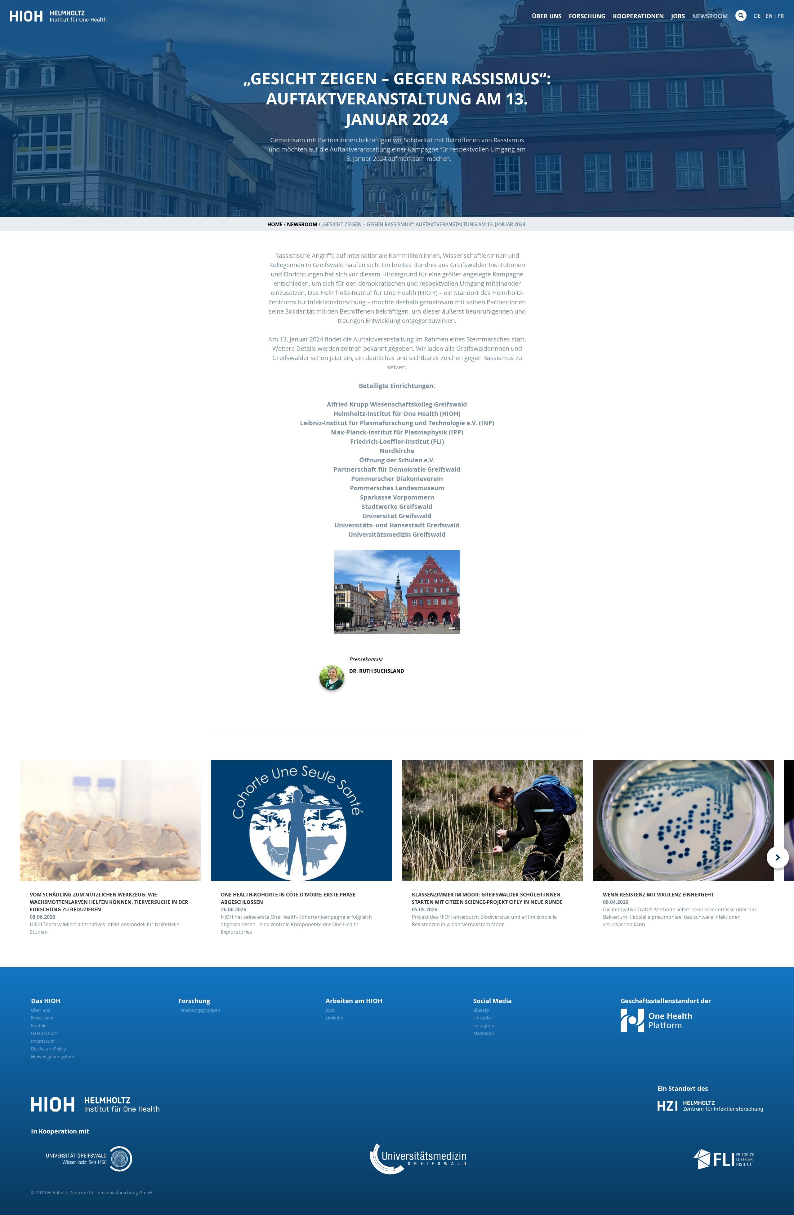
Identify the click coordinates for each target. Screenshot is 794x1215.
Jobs (678, 16)
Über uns (546, 16)
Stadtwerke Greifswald (397, 506)
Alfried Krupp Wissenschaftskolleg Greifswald (397, 404)
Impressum (43, 1041)
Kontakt (39, 1025)
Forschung (587, 16)
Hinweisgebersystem (52, 1056)
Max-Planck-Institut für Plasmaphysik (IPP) (397, 432)
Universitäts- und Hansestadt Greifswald (397, 525)
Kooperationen (638, 16)
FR (781, 15)
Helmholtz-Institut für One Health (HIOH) (397, 413)
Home (275, 224)
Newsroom (710, 16)
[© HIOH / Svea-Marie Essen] (397, 592)
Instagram (483, 1025)
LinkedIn (334, 1018)
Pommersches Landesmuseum (397, 488)
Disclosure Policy (48, 1049)
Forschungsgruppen (199, 1010)
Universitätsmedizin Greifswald (397, 534)
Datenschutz (44, 1033)
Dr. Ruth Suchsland (376, 670)
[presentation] (778, 857)
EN (769, 15)
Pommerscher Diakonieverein (397, 478)
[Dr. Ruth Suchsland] (334, 672)
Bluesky (481, 1010)
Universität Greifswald (397, 516)
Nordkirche (397, 451)
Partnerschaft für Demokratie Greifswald (397, 469)
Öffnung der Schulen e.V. (397, 460)
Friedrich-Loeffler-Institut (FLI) (397, 441)
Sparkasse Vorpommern (397, 497)
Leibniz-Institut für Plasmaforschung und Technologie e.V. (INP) (397, 423)
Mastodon (483, 1033)
